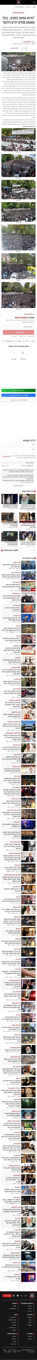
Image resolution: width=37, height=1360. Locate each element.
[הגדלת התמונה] (33, 131)
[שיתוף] (22, 48)
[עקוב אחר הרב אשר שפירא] (4, 341)
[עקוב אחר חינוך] (30, 341)
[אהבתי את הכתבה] (22, 352)
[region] (18, 61)
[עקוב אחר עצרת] (16, 341)
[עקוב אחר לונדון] (23, 341)
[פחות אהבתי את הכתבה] (14, 352)
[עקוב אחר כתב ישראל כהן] (22, 42)
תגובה (3, 466)
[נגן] (18, 62)
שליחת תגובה (6, 456)
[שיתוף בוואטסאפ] (26, 48)
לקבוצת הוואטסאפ (17, 390)
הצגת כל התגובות (18, 486)
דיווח (7, 466)
